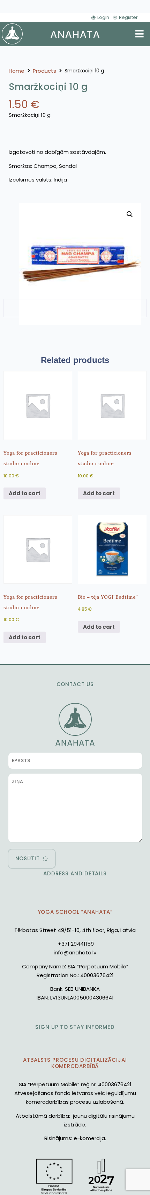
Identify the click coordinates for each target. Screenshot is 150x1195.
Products (44, 70)
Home (16, 70)
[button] (129, 214)
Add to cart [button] (24, 493)
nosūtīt (27, 858)
